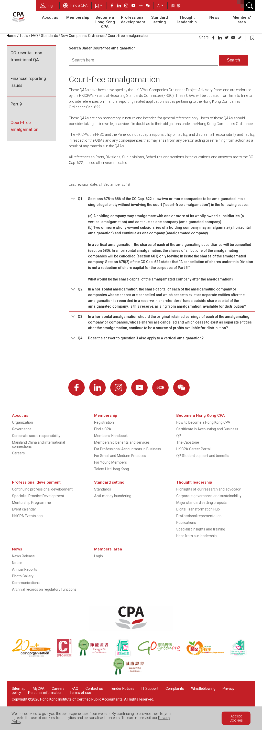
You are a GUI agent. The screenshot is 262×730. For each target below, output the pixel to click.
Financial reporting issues (28, 82)
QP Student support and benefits (202, 456)
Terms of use (80, 693)
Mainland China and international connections (38, 444)
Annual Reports (24, 569)
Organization (22, 422)
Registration (104, 422)
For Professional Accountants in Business (127, 449)
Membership (77, 17)
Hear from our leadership (196, 536)
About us (50, 17)
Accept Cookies (236, 718)
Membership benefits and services (122, 442)
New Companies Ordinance (83, 36)
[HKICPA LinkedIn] (120, 6)
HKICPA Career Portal (193, 449)
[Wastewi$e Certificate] (131, 674)
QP (178, 436)
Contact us (94, 688)
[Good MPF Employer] (208, 655)
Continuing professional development (42, 489)
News (214, 17)
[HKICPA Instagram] (128, 6)
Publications (186, 522)
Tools (23, 36)
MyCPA (39, 688)
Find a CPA (79, 5)
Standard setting (159, 19)
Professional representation (199, 516)
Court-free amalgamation (24, 126)
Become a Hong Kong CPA (105, 22)
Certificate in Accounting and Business (207, 429)
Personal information (45, 693)
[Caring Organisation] (34, 655)
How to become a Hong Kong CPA (203, 422)
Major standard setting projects (201, 502)
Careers (18, 453)
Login (51, 6)
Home (11, 36)
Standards (49, 36)
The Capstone (187, 442)
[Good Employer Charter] (125, 655)
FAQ (34, 36)
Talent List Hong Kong (111, 469)
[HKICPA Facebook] (113, 6)
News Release (23, 556)
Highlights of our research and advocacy (208, 489)
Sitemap (19, 688)
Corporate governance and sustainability (209, 496)
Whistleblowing (203, 688)
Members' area (242, 19)
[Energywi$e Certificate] (96, 655)
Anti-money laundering (112, 496)
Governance (21, 429)
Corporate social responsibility (36, 436)
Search (233, 60)
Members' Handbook (111, 436)
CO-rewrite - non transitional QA (26, 56)
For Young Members (110, 462)
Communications (26, 583)
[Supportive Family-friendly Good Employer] (241, 655)
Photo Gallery (23, 576)
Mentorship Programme (31, 502)
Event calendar (24, 509)
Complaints (175, 688)
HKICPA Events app (27, 516)
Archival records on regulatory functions (44, 589)
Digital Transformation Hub (198, 509)
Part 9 (16, 104)
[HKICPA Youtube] (135, 6)
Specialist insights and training (200, 529)
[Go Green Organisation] (161, 655)
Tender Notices (122, 688)
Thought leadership (187, 19)
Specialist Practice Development (38, 496)
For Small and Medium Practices (120, 456)
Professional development (133, 19)
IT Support (149, 688)
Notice (17, 563)
